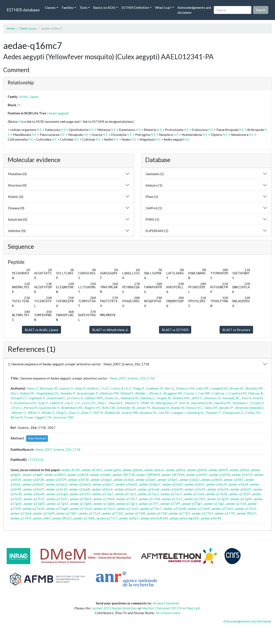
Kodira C (93, 388)
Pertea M (30, 408)
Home (11, 28)
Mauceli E (116, 403)
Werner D (19, 412)
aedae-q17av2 (148, 494)
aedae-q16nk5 (172, 484)
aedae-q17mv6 (127, 508)
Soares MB (130, 412)
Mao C (102, 403)
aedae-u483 (41, 518)
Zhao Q (74, 412)
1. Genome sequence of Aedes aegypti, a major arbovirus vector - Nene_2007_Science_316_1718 (78, 364)
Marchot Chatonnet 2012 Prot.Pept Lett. (171, 608)
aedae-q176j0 (157, 513)
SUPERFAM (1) (156, 231)
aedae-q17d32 (194, 499)
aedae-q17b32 (57, 499)
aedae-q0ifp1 (129, 518)
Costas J (190, 393)
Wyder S (48, 412)
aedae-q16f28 (33, 479)
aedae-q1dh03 (55, 475)
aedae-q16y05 (195, 489)
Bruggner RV (172, 393)
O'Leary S (257, 403)
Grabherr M (154, 388)
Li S (77, 403)
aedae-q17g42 (34, 504)
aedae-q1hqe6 (100, 475)
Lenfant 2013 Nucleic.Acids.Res (114, 608)
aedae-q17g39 (218, 499)
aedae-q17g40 (241, 499)
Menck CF (132, 403)
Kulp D (43, 403)
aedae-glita (112, 470)
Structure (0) (17, 185)
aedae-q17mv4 (81, 508)
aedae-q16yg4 (57, 494)
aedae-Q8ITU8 (123, 475)
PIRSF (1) (152, 219)
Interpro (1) (153, 185)
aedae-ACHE (70, 470)
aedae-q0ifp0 (239, 470)
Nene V (32, 388)
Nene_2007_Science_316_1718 (132, 378)
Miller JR (147, 403)
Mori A (184, 403)
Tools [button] (83, 7)
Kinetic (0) (15, 196)
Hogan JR (164, 398)
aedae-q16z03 (80, 494)
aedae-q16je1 (168, 479)
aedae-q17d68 (84, 518)
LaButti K (56, 403)
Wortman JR (48, 388)
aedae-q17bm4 (104, 499)
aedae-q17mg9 (57, 508)
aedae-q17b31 (34, 499)
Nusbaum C (241, 403)
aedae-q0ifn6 (175, 470)
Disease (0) (16, 208)
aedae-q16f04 (219, 475)
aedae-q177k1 (179, 513)
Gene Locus (28, 28)
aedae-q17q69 (43, 513)
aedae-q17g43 (57, 504)
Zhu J (14, 393)
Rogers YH (92, 408)
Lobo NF (202, 388)
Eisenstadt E (56, 398)
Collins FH (252, 412)
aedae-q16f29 (56, 479)
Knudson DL (148, 412)
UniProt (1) (153, 208)
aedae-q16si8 (238, 484)
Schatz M (143, 408)
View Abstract (37, 438)
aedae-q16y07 (241, 489)
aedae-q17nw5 (222, 508)
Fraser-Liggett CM (38, 417)
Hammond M (129, 398)
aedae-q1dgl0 (33, 475)
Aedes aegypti (59, 113)
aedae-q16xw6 (149, 489)
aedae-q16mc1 (56, 484)
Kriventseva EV (25, 403)
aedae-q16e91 (197, 475)
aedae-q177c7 (106, 518)
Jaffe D (196, 398)
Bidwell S (127, 393)
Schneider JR (126, 408)
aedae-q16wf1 (33, 489)
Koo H (246, 398)
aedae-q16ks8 (212, 479)
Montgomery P (166, 403)
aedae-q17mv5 (104, 508)
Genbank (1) (154, 174)
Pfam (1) (151, 196)
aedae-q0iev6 (154, 470)
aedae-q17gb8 (104, 504)
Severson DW (63, 417)
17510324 (35, 460)
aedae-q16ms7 (149, 484)
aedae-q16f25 (242, 475)
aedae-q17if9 (170, 504)
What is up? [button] (163, 7)
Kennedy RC (231, 398)
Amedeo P (68, 393)
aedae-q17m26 (33, 508)
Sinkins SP (27, 393)
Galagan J (178, 412)
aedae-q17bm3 (80, 499)
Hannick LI (147, 398)
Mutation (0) (17, 174)
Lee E (69, 403)
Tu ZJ (105, 388)
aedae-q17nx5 (245, 508)
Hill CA (98, 412)
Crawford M (237, 393)
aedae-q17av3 (171, 494)
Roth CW (108, 408)
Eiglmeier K (37, 398)
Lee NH (164, 412)
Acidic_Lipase (29, 97)
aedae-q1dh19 (77, 475)
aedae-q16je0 (146, 479)
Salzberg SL (195, 412)
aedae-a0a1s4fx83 (154, 518)
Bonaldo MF (254, 388)
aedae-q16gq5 (101, 479)
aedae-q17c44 (149, 499)
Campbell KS (219, 388)
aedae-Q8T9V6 (173, 475)
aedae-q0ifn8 (197, 470)
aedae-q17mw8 (175, 508)
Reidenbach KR (71, 408)
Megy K (138, 388)
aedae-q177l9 (225, 513)
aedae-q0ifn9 (218, 470)
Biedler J (141, 393)
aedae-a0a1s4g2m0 (184, 518)
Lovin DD (89, 403)
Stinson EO (194, 408)
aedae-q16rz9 (216, 484)
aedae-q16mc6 (80, 484)
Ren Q (169, 388)
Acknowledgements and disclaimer (194, 10)
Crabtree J (219, 393)
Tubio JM (210, 408)
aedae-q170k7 (66, 513)
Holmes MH (181, 398)
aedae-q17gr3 (126, 504)
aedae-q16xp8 (79, 489)
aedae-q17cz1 (172, 499)
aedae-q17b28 (216, 494)
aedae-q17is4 (236, 504)
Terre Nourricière (167, 613)
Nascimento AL (201, 403)
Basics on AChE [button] (104, 7)
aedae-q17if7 (149, 504)
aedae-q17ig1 (192, 504)
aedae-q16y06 (218, 489)
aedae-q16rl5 (195, 484)
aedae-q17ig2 (214, 504)
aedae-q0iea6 (132, 470)
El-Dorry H (75, 398)
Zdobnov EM (185, 388)
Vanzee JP (226, 408)
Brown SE (237, 388)
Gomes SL (112, 398)
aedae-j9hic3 (246, 513)
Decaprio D (19, 398)
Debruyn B (255, 393)
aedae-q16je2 (190, 479)
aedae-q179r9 (21, 518)
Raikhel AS (112, 412)
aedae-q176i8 (135, 513)
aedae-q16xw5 (125, 489)
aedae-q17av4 (193, 494)
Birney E (156, 393)
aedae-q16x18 (56, 489)
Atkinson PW (109, 393)
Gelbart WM (94, 398)
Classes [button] (50, 7)
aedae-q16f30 (78, 479)
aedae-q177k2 (202, 513)
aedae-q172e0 (112, 513)
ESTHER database (23, 9)
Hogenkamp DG (47, 393)
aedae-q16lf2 (233, 479)
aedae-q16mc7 (103, 484)
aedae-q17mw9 (199, 508)
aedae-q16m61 (33, 484)
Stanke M (177, 408)
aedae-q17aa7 (102, 494)
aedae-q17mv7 (151, 508)
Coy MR (204, 393)
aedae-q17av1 (125, 494)
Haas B (80, 388)
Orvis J (17, 408)
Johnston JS (212, 398)
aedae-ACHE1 (92, 470)
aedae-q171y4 (89, 513)
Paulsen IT (213, 412)
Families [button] (67, 7)
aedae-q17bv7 (126, 499)
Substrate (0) (17, 219)
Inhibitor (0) (17, 231)
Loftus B (117, 388)
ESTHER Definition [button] (135, 7)
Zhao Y (86, 412)
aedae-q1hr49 (211, 518)
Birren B (16, 417)
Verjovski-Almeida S (249, 408)
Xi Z (128, 388)
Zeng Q (61, 412)
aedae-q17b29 (239, 494)
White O (34, 412)
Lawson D (66, 388)
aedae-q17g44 (81, 504)
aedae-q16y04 (172, 489)
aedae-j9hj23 (62, 518)
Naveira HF (222, 403)
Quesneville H (49, 408)
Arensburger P (87, 393)
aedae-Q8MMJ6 (148, 475)
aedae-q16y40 (34, 494)
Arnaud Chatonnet (166, 603)
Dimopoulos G (233, 412)
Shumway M (160, 408)
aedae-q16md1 (126, 484)
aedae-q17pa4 (21, 513)
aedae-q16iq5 (124, 479)
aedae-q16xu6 (102, 489)
